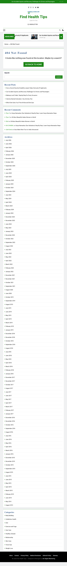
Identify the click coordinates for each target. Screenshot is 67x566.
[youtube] (38, 7)
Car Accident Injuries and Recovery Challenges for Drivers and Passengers (27, 91)
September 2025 (10, 166)
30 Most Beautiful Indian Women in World (24, 117)
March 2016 (9, 450)
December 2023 (10, 217)
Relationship (9, 537)
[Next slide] (63, 1)
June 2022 (9, 253)
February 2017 (10, 410)
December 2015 (10, 457)
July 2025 (8, 169)
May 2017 (8, 399)
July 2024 (8, 195)
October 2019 (9, 297)
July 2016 (8, 436)
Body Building (10, 515)
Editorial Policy (47, 555)
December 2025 (10, 158)
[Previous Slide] (60, 1)
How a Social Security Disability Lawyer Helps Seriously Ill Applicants (26, 88)
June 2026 (9, 144)
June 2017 (9, 395)
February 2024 (10, 209)
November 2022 (10, 235)
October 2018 (9, 341)
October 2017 (9, 384)
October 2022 (9, 239)
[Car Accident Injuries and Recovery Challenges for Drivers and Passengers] (29, 37)
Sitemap (55, 555)
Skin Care (8, 541)
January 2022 (9, 271)
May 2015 (8, 483)
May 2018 (8, 359)
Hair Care (8, 530)
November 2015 (10, 461)
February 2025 (10, 180)
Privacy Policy (24, 555)
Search (6, 73)
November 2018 (10, 337)
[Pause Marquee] (61, 36)
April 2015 (9, 487)
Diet (7, 523)
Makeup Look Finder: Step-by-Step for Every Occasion (39, 1)
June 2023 (9, 224)
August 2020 (9, 290)
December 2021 (10, 275)
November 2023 (10, 220)
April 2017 (9, 403)
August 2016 (9, 432)
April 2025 (9, 177)
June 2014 (9, 498)
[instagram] (31, 7)
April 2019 (9, 319)
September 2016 (10, 428)
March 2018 (9, 366)
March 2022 (9, 264)
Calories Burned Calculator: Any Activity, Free (19, 99)
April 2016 (9, 447)
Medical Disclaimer (35, 555)
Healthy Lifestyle (10, 534)
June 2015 (9, 479)
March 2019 (9, 322)
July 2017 (8, 392)
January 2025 (9, 184)
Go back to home (33, 64)
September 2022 (10, 242)
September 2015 (10, 468)
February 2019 (10, 326)
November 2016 (10, 421)
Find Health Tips (33, 17)
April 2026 (9, 147)
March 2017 (9, 406)
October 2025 (9, 162)
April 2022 (9, 260)
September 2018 (10, 344)
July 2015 (8, 476)
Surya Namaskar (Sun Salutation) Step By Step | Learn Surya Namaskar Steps (34, 113)
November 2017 (10, 381)
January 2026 (9, 155)
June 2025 (9, 173)
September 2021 (10, 286)
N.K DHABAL (10, 125)
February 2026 (10, 151)
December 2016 (10, 417)
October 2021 (9, 282)
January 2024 (9, 213)
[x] (33, 7)
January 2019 (9, 330)
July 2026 (8, 140)
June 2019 (9, 312)
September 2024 (10, 191)
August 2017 (9, 388)
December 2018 (10, 333)
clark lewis (9, 129)
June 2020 (9, 293)
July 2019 (8, 308)
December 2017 (10, 377)
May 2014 (8, 501)
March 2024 (9, 206)
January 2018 (9, 374)
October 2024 (9, 187)
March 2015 (9, 490)
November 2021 (10, 279)
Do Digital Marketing (49, 558)
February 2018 (10, 370)
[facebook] (29, 7)
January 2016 (9, 454)
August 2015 (9, 472)
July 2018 (8, 352)
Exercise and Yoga (11, 526)
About (11, 555)
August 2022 (9, 246)
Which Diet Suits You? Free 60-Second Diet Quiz (20, 102)
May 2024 (8, 198)
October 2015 (9, 465)
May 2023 (8, 228)
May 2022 (8, 257)
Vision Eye (9, 545)
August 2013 (9, 505)
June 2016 (9, 439)
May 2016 (8, 443)
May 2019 (8, 315)
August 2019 (9, 304)
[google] (35, 7)
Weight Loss (9, 548)
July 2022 (8, 249)
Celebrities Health (11, 519)
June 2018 (9, 355)
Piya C (8, 113)
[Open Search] (60, 30)
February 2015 (10, 494)
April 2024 (9, 202)
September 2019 (10, 301)
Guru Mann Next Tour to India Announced (26, 129)
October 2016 (9, 425)
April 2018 (9, 363)
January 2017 (9, 414)
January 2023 (9, 231)
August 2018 (9, 348)
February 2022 (10, 268)
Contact (16, 555)
